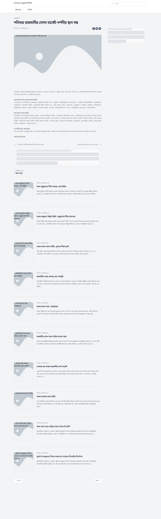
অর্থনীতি (29, 10)
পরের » (97, 481)
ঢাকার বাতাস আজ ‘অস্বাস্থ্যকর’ (47, 306)
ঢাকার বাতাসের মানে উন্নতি (46, 396)
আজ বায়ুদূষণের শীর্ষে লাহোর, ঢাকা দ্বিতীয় (51, 186)
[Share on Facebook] (93, 28)
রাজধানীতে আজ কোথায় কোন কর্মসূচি (50, 276)
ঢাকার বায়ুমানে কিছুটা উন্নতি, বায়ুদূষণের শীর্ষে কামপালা (56, 216)
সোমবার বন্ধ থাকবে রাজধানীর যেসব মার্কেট (52, 366)
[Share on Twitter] (96, 28)
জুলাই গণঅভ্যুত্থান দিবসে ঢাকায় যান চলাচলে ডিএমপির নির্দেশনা (59, 456)
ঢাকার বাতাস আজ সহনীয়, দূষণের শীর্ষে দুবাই (53, 246)
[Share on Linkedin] (99, 28)
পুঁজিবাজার (18, 10)
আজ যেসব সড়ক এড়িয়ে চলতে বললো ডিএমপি (53, 426)
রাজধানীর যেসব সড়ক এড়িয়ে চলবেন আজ (52, 336)
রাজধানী (17, 18)
